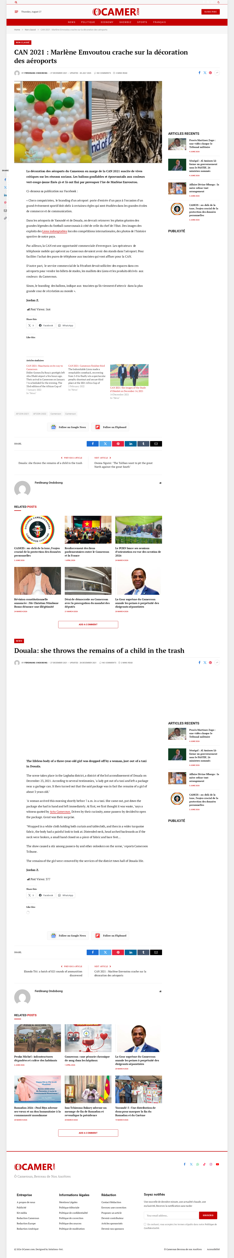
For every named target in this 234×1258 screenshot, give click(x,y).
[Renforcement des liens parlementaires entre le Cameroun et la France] (88, 530)
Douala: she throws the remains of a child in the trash (50, 463)
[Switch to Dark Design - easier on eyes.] (218, 2)
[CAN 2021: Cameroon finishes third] (89, 377)
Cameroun (70, 413)
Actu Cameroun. (60, 812)
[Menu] (16, 12)
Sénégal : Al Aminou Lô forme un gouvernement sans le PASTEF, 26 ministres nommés (203, 166)
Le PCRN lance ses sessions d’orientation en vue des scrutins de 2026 (138, 552)
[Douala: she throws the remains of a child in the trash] (88, 712)
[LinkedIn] (5, 195)
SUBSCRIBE (210, 12)
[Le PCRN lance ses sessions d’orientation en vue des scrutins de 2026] (138, 530)
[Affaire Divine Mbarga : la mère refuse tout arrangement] (177, 188)
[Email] (5, 210)
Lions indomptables (54, 231)
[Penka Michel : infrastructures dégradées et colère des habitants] (37, 1038)
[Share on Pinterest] (210, 73)
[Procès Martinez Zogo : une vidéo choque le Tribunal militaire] (177, 144)
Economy (107, 22)
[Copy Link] (5, 218)
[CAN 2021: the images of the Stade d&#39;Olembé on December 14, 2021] (129, 375)
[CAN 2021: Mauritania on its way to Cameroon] (47, 379)
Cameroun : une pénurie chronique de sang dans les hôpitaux (87, 1058)
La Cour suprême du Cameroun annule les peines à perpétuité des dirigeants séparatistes (137, 603)
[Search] (15, 2)
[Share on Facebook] (199, 73)
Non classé (23, 42)
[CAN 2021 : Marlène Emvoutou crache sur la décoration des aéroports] (88, 122)
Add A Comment (88, 624)
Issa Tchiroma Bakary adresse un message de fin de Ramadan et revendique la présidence (86, 1111)
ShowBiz (125, 22)
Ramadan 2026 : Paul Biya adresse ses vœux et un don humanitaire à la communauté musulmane (37, 1111)
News (71, 22)
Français (159, 22)
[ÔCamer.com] (117, 11)
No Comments (104, 73)
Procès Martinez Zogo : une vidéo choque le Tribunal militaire (202, 144)
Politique (88, 22)
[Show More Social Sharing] (217, 73)
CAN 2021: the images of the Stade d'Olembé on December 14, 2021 (128, 389)
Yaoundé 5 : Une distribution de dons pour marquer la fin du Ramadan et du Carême (135, 1111)
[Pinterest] (5, 203)
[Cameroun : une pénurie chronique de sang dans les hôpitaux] (88, 1038)
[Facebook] (5, 179)
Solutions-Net (55, 1249)
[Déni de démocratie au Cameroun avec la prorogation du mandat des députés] (88, 581)
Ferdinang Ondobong (36, 73)
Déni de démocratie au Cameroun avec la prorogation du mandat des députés (87, 603)
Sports (142, 22)
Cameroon (56, 413)
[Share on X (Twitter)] (204, 73)
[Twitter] (5, 187)
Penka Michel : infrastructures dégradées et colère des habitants (35, 1058)
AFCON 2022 (39, 413)
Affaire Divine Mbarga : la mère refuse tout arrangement (204, 188)
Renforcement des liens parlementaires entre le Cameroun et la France (87, 552)
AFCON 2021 (22, 413)
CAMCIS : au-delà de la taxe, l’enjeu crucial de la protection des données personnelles (37, 552)
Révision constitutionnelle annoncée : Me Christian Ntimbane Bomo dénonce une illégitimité (36, 603)
